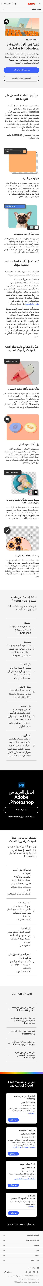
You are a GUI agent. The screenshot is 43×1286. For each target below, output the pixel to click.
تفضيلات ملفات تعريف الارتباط (24, 1279)
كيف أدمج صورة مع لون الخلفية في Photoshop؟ (23, 1033)
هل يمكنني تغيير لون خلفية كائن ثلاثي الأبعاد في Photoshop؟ (23, 1043)
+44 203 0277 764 (15, 1224)
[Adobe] (31, 3)
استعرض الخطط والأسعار (21, 78)
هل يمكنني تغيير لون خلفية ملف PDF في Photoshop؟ (23, 1009)
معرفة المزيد (31, 1113)
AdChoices (17, 1282)
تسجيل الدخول (7, 3)
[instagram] (34, 1272)
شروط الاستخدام (35, 1279)
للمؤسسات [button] (36, 1245)
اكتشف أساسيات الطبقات (19, 894)
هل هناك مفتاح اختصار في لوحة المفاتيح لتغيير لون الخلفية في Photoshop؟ (23, 1021)
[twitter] (30, 1272)
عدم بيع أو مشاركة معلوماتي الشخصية (31, 1282)
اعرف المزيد (18, 1179)
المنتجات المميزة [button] (35, 1260)
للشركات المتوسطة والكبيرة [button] (32, 1240)
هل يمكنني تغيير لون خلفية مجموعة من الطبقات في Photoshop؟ (25, 1055)
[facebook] (38, 1272)
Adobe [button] (37, 1255)
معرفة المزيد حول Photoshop (21, 817)
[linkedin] (26, 1272)
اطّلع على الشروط (29, 1179)
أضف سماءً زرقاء (24, 920)
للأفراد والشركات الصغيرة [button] (33, 1235)
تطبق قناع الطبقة (32, 304)
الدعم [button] (37, 1250)
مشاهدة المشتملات (29, 1147)
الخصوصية (11, 1276)
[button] (15, 3)
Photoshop (36, 9)
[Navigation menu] (39, 3)
